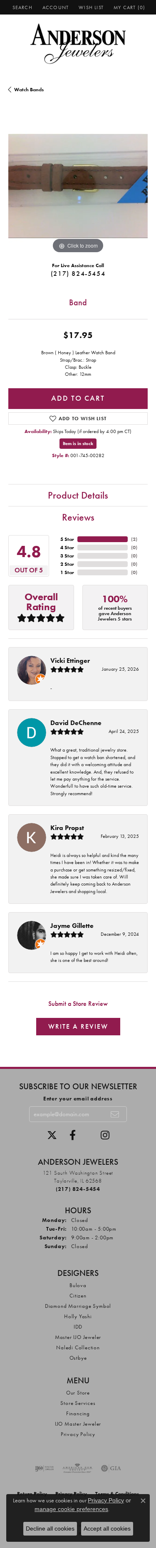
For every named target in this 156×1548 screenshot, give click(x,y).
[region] (78, 186)
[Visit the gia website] (111, 1468)
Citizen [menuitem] (78, 1295)
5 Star (67, 539)
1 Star (67, 572)
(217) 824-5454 (78, 273)
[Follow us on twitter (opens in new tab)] (52, 1135)
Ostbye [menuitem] (78, 1357)
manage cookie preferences (71, 1509)
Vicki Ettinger (70, 660)
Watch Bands (29, 89)
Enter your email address (78, 1098)
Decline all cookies (50, 1528)
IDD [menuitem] (78, 1326)
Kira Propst (67, 827)
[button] (21, 7)
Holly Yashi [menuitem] (78, 1316)
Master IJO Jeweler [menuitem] (78, 1337)
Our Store (78, 1392)
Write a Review (78, 1026)
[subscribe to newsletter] (115, 1114)
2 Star (67, 564)
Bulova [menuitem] (78, 1285)
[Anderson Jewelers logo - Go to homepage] (78, 44)
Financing (78, 1413)
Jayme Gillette (72, 925)
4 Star (67, 547)
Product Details (78, 495)
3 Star (67, 556)
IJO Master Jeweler (78, 1423)
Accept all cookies (107, 1528)
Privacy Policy (78, 1434)
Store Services (77, 1403)
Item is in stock (78, 443)
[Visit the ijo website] (44, 1468)
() (134, 539)
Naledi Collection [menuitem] (78, 1347)
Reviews (78, 517)
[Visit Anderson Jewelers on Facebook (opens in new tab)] (72, 1135)
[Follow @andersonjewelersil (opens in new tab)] (105, 1135)
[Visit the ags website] (77, 1468)
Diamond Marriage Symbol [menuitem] (78, 1305)
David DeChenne (76, 722)
